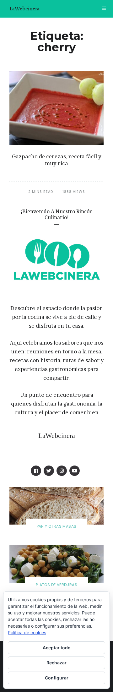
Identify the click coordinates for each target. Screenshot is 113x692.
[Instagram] (61, 471)
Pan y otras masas (57, 526)
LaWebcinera (24, 8)
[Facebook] (36, 471)
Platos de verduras (56, 584)
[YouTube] (74, 471)
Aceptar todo (57, 647)
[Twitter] (49, 471)
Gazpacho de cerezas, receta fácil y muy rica (56, 160)
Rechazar (56, 662)
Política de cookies (27, 632)
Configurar (56, 677)
